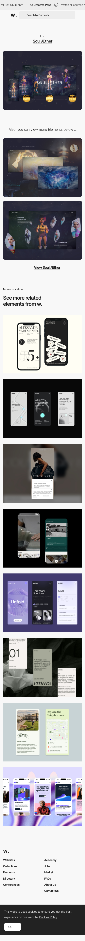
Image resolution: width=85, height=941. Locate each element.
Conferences (11, 884)
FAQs (47, 878)
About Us (50, 884)
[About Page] (42, 538)
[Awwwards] (14, 15)
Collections (10, 866)
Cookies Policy (48, 917)
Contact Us (51, 890)
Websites (9, 860)
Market (48, 872)
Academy (50, 860)
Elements (9, 872)
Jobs (47, 866)
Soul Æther (42, 41)
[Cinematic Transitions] (42, 167)
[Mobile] (42, 344)
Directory (9, 878)
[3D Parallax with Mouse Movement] (42, 230)
